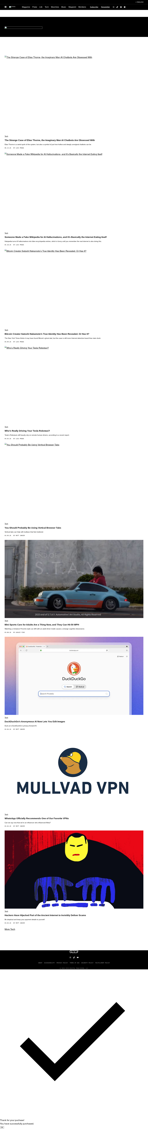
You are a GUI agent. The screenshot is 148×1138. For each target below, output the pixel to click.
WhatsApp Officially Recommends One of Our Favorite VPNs (37, 818)
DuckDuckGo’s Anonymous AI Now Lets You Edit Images (35, 721)
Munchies (55, 7)
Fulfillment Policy (102, 963)
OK (2, 1127)
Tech (47, 7)
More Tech (10, 929)
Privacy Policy (62, 963)
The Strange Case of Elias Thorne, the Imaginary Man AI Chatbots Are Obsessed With (50, 140)
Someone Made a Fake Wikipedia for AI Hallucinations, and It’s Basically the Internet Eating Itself (55, 237)
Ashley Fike (20, 632)
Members (82, 7)
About (40, 963)
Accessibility (49, 963)
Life (40, 7)
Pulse (34, 7)
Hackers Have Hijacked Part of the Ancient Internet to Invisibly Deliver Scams (45, 915)
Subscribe (94, 7)
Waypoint (72, 7)
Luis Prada (20, 148)
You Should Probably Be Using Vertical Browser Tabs (33, 528)
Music (63, 7)
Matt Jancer (20, 535)
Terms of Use (74, 963)
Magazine (26, 7)
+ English (139, 2)
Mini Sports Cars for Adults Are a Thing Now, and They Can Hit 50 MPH (42, 624)
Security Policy (87, 963)
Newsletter (105, 7)
